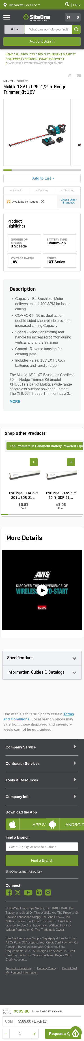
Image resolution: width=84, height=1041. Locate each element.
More (15, 401)
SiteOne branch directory (24, 871)
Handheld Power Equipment (44, 59)
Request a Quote (63, 1034)
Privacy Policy (46, 968)
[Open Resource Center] (75, 1032)
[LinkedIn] (40, 894)
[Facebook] (10, 894)
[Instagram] (49, 894)
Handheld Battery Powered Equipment (35, 63)
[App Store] (22, 820)
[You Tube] (29, 894)
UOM (9, 1021)
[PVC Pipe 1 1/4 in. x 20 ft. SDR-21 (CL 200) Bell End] (23, 474)
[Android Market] (62, 820)
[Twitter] (19, 894)
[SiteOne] (37, 20)
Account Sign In (42, 41)
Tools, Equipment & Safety (56, 54)
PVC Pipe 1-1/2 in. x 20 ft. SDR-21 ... (61, 496)
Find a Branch (18, 837)
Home (9, 54)
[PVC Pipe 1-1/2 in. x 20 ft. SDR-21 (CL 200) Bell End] (60, 474)
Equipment (14, 59)
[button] (23, 5)
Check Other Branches (69, 201)
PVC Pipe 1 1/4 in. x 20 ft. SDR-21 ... (23, 496)
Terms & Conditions (18, 968)
